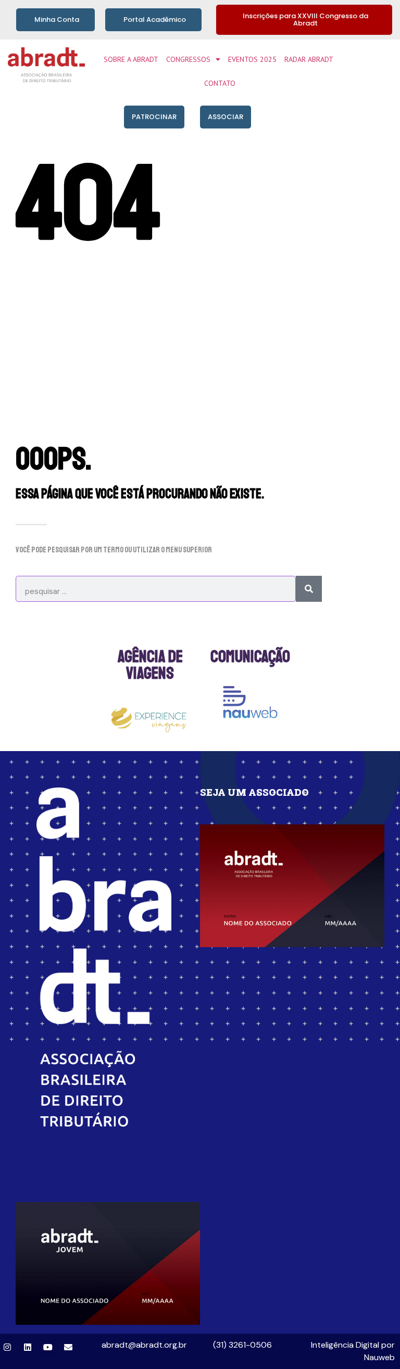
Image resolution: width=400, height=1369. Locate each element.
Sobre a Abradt (131, 59)
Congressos (188, 59)
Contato (219, 83)
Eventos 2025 (252, 59)
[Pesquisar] (309, 589)
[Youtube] (48, 1347)
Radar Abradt (308, 59)
